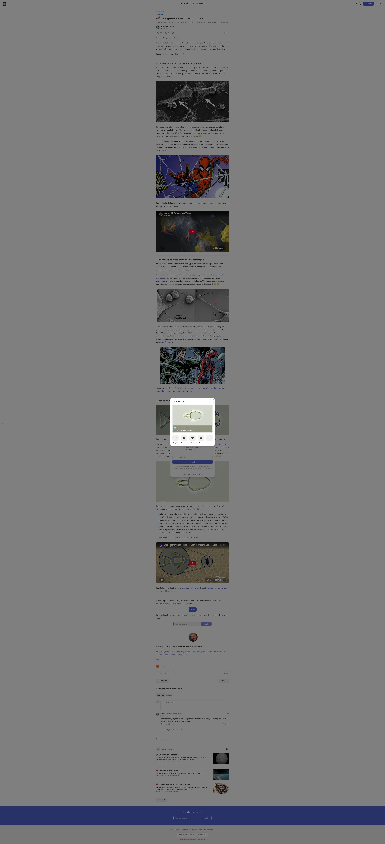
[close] (211, 401)
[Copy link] (175, 438)
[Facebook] (184, 438)
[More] (209, 438)
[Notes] (201, 438)
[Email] (192, 438)
